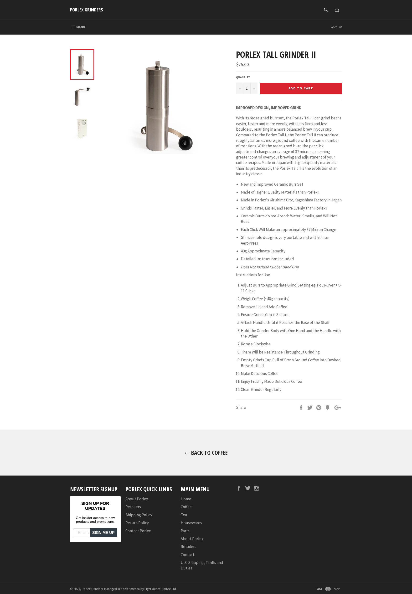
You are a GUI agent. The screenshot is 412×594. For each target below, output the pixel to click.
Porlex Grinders (86, 9)
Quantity (243, 77)
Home (186, 499)
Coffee (186, 506)
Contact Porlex (138, 530)
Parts (185, 530)
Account (336, 27)
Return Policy (137, 522)
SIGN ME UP (103, 533)
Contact (187, 554)
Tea (184, 514)
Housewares (191, 522)
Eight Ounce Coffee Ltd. (160, 589)
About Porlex (136, 499)
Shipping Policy (138, 514)
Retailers (133, 506)
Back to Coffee (208, 452)
